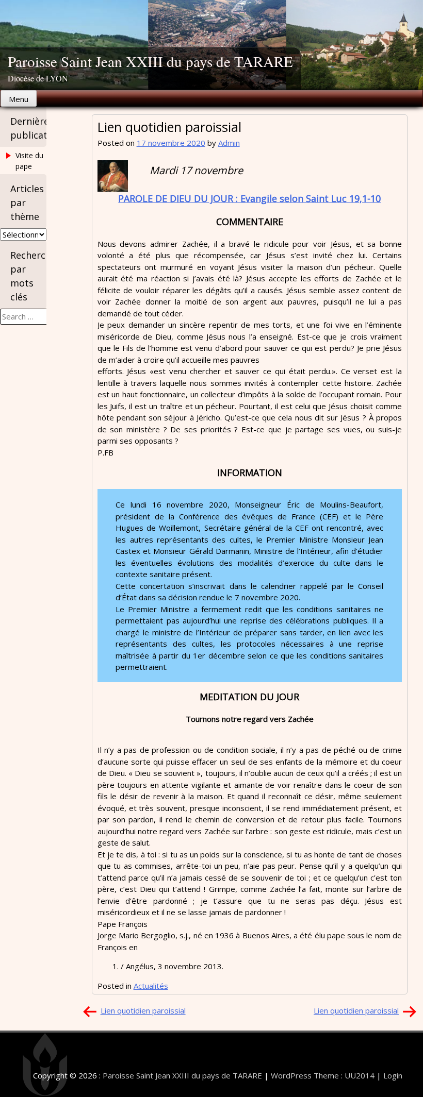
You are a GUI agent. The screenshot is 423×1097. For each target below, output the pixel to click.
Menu (18, 99)
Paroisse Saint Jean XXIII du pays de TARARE (150, 61)
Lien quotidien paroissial (143, 1010)
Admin (229, 143)
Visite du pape (29, 160)
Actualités (151, 986)
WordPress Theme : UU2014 (323, 1075)
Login (392, 1075)
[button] (112, 176)
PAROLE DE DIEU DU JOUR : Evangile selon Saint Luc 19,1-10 (249, 198)
